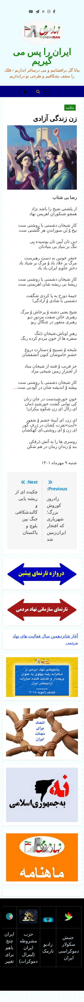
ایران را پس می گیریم (42, 56)
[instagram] (49, 11)
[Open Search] (38, 91)
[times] (43, 11)
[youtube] (31, 11)
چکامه (70, 108)
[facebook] (54, 11)
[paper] (37, 11)
